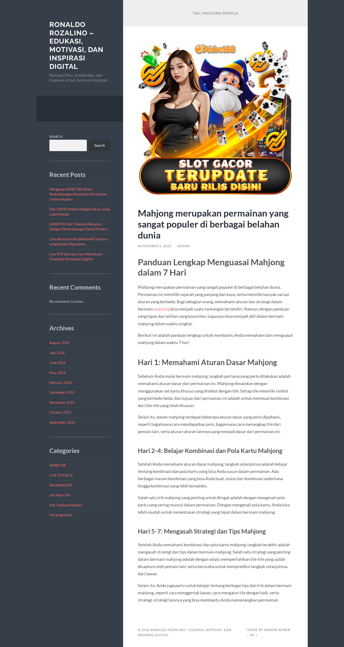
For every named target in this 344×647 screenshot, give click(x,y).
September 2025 (62, 422)
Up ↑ (254, 635)
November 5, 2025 (155, 246)
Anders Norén (277, 630)
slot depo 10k (59, 495)
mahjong (162, 308)
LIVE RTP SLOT (61, 475)
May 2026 (57, 372)
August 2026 (59, 342)
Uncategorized (60, 515)
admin (183, 246)
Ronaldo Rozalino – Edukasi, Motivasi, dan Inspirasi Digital (76, 45)
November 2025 (62, 402)
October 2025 (60, 412)
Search (56, 136)
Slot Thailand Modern (65, 505)
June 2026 (57, 362)
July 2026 (57, 353)
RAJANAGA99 (60, 485)
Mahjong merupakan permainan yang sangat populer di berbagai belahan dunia (213, 223)
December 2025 (61, 392)
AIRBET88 (57, 465)
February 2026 (60, 382)
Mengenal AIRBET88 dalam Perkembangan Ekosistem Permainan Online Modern (78, 194)
